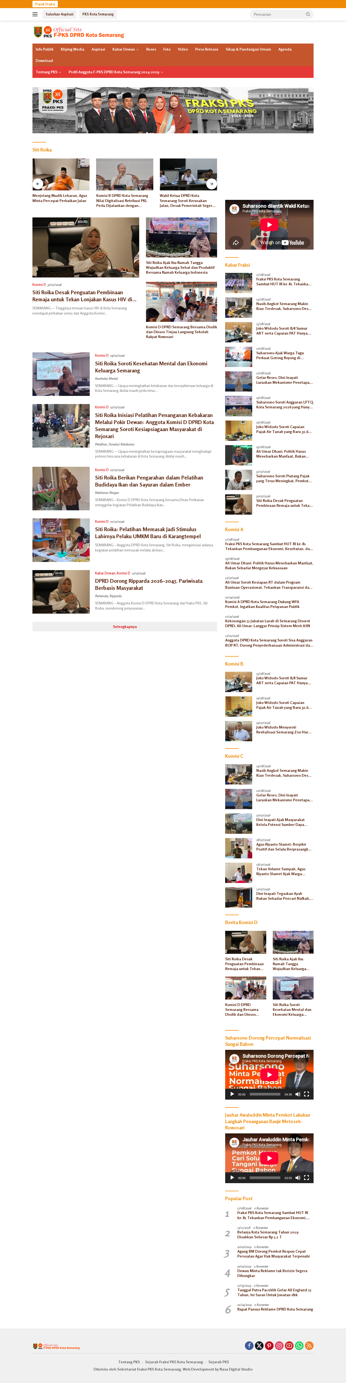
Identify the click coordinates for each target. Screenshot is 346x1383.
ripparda (116, 596)
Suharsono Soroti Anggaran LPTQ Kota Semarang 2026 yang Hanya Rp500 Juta (284, 404)
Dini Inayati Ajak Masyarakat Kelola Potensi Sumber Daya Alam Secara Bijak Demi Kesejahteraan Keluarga (280, 822)
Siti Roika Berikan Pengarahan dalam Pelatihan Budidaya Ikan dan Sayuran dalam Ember (149, 481)
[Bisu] (298, 1094)
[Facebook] (249, 1346)
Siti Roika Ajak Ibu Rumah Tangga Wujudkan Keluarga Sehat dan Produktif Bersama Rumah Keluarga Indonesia (180, 267)
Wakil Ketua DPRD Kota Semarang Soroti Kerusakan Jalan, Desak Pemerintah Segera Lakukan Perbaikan (123, 200)
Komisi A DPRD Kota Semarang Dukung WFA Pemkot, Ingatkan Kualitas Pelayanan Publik (262, 604)
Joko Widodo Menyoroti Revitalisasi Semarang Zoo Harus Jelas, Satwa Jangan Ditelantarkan (284, 729)
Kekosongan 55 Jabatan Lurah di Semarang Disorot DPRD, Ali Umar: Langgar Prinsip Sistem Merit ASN (267, 623)
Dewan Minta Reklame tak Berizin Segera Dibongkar (272, 1273)
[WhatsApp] (299, 1346)
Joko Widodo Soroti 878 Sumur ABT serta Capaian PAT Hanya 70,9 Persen (282, 331)
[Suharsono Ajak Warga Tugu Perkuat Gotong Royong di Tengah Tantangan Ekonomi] (238, 357)
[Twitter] (259, 1346)
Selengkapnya (125, 626)
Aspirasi (98, 49)
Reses (151, 49)
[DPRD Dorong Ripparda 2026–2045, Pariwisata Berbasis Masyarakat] (61, 592)
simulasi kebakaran (121, 444)
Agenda (285, 49)
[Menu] (36, 14)
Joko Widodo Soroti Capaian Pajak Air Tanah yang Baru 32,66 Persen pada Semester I (283, 429)
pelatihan (101, 444)
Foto (167, 49)
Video (183, 49)
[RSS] (309, 1346)
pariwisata (101, 596)
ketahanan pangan (107, 493)
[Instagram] (279, 1346)
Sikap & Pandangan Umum (248, 49)
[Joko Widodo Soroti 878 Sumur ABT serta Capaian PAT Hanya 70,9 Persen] (238, 332)
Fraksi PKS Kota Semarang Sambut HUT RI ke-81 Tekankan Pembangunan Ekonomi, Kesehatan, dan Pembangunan (283, 281)
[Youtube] (289, 1346)
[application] (269, 1075)
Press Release (206, 49)
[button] (308, 14)
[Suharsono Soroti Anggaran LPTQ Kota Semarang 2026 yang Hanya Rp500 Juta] (238, 406)
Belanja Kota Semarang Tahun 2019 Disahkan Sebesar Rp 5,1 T (267, 1234)
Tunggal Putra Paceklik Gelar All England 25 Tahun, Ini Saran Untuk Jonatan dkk (274, 1292)
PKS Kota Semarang (98, 14)
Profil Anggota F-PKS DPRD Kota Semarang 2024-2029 (114, 72)
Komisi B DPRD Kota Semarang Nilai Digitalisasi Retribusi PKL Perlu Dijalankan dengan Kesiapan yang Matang (58, 200)
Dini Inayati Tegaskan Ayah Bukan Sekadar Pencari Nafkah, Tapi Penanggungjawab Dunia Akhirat (283, 896)
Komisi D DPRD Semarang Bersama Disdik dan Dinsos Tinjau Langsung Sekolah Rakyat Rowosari (181, 332)
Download (44, 60)
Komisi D (39, 284)
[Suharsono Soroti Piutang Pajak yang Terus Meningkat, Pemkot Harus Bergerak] (238, 480)
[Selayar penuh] (306, 1094)
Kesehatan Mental (106, 378)
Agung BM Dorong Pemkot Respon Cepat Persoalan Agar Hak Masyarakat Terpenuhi (273, 1253)
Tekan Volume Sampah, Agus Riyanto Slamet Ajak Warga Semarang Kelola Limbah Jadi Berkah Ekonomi (281, 871)
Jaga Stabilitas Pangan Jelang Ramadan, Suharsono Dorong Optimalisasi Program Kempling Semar (186, 200)
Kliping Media (72, 49)
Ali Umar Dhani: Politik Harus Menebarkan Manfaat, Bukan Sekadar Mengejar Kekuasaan (281, 454)
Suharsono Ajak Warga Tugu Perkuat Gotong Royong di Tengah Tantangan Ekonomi (280, 355)
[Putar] (232, 1094)
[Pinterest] (269, 1346)
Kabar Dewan (123, 49)
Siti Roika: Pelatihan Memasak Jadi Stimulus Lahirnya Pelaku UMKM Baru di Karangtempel (148, 533)
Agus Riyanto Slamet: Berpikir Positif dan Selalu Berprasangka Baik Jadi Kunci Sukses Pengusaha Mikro (283, 847)
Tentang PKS (46, 72)
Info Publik (45, 49)
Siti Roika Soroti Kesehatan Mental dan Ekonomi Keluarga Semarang (292, 1009)
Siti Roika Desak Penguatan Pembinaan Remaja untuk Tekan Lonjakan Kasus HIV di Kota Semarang (82, 299)
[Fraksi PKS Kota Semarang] (79, 31)
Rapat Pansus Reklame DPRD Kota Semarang (275, 1309)
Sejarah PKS (218, 1361)
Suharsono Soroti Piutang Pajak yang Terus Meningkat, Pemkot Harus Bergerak (283, 478)
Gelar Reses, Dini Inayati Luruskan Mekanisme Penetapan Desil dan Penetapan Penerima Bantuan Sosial (284, 380)
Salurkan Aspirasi (59, 14)
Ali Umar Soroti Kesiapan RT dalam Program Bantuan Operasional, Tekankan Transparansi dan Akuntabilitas (268, 585)
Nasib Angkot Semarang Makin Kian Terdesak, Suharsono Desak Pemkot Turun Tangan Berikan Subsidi (284, 306)
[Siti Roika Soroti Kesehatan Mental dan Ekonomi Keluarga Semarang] (61, 374)
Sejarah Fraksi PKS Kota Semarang (174, 1361)
